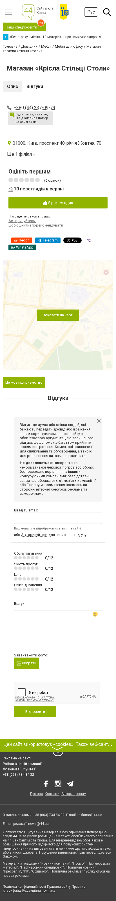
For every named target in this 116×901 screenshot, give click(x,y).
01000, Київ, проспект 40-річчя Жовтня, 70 (57, 143)
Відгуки (34, 86)
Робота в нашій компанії (22, 764)
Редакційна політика (38, 891)
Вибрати (28, 663)
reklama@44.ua (89, 815)
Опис (12, 86)
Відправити (35, 711)
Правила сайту (59, 887)
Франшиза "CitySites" (19, 769)
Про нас (36, 794)
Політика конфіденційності (24, 887)
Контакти (52, 794)
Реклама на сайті (17, 758)
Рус (91, 12)
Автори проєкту (73, 794)
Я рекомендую (60, 203)
